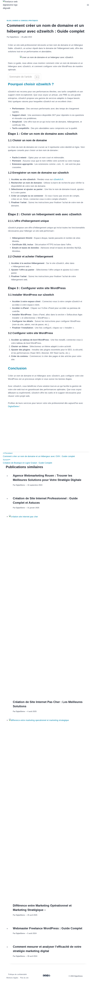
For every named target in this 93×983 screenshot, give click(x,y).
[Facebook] (45, 976)
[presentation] (48, 605)
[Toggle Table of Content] (36, 77)
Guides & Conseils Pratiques (25, 20)
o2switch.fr (58, 179)
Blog (9, 20)
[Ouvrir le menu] (88, 5)
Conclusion (17, 368)
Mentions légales (12, 978)
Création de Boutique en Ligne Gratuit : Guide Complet (27, 461)
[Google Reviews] (49, 976)
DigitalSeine (14, 37)
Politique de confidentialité (17, 974)
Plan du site (24, 978)
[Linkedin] (44, 976)
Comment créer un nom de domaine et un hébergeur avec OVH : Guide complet (39, 454)
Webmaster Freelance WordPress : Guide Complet (47, 928)
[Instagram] (47, 976)
